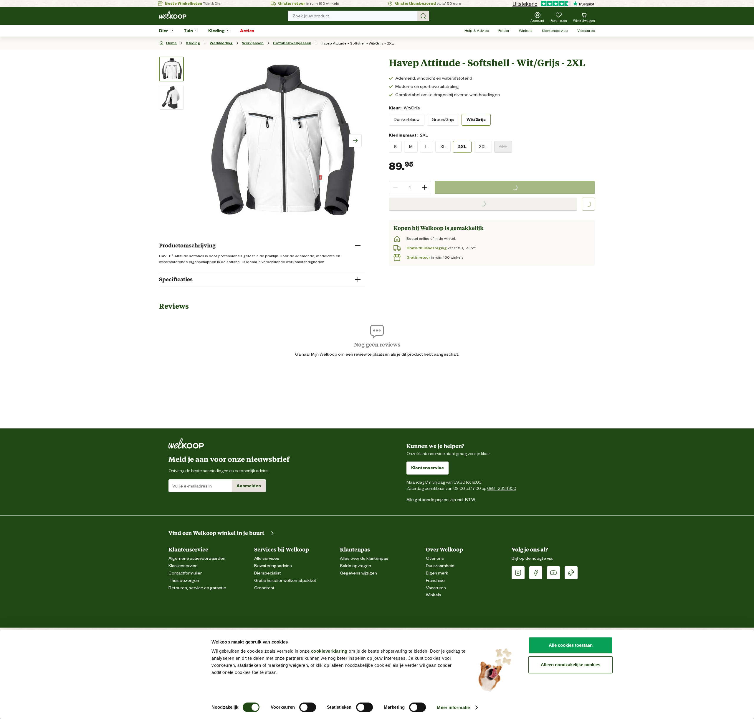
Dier (163, 30)
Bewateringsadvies (273, 566)
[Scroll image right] (355, 140)
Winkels (526, 30)
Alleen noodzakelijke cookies (570, 664)
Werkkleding (221, 43)
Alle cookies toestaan (571, 645)
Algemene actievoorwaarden (196, 558)
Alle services (266, 558)
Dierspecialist (267, 573)
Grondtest (264, 588)
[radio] (406, 120)
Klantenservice (555, 30)
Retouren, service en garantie (197, 588)
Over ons (435, 558)
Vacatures (586, 30)
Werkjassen (253, 43)
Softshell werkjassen (292, 43)
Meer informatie (453, 707)
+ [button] (424, 187)
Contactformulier (185, 573)
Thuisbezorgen (183, 580)
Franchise (435, 580)
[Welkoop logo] (172, 15)
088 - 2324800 (501, 488)
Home (171, 43)
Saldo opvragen (355, 566)
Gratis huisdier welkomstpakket (285, 580)
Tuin (188, 30)
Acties (247, 30)
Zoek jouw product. (311, 16)
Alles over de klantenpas (364, 558)
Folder (504, 30)
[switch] (307, 707)
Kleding (216, 30)
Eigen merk (437, 573)
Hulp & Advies (476, 30)
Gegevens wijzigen (358, 573)
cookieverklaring (329, 651)
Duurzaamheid (440, 566)
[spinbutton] (410, 187)
